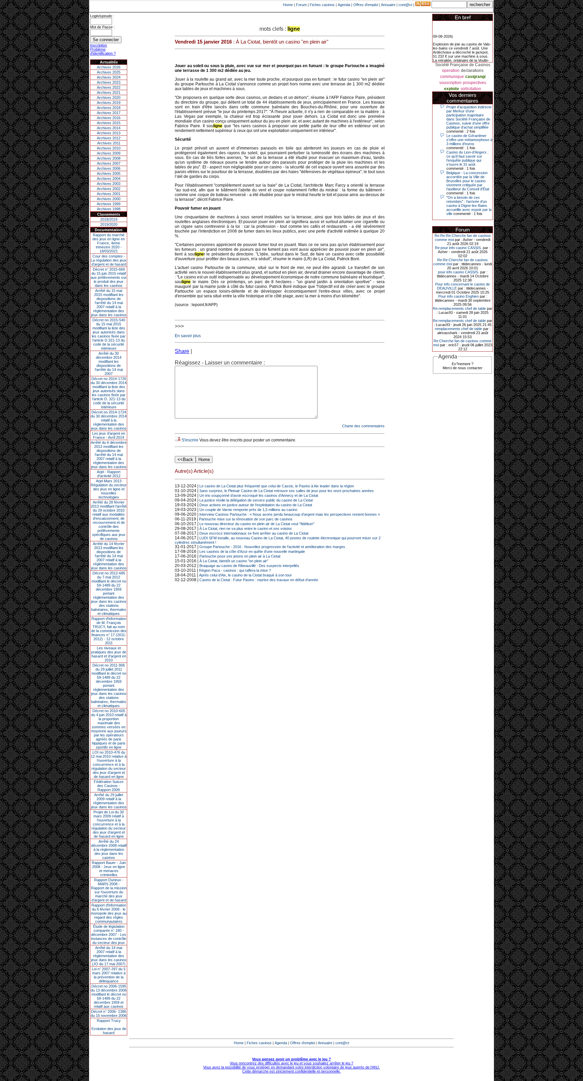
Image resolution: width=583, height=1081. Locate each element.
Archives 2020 (108, 98)
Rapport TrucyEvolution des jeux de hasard (108, 1027)
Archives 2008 (108, 158)
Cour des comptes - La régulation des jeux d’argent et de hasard (109, 260)
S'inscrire (190, 440)
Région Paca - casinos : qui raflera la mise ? (235, 570)
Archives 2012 (108, 138)
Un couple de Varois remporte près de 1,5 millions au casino (248, 510)
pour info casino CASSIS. (458, 272)
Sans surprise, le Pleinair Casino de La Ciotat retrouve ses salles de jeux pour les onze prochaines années (286, 491)
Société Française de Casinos (462, 64)
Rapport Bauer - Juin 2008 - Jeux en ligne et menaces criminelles (109, 869)
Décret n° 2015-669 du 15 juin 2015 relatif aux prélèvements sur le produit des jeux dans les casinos (109, 277)
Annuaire (388, 5)
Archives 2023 (108, 82)
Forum (301, 5)
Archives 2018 (108, 108)
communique (452, 76)
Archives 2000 (108, 199)
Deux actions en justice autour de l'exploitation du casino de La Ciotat (255, 505)
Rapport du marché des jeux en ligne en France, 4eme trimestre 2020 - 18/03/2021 (108, 243)
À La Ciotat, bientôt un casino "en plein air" (233, 561)
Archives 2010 (108, 148)
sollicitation (471, 88)
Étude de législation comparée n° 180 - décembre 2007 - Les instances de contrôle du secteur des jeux (108, 934)
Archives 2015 (108, 123)
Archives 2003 (108, 184)
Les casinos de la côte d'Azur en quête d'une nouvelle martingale (252, 551)
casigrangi (475, 76)
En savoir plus (188, 335)
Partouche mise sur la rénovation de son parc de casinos (246, 519)
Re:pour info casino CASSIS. (458, 248)
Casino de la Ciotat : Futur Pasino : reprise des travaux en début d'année (258, 580)
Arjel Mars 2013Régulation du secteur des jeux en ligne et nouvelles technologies (109, 489)
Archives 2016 (108, 118)
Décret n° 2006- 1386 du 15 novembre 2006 (109, 1013)
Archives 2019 (108, 103)
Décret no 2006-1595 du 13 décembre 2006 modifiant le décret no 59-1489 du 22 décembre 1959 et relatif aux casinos (109, 996)
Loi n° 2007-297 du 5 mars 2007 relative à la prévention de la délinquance (109, 975)
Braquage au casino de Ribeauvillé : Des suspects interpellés (249, 566)
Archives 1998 (108, 209)
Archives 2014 (108, 128)
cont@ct (405, 5)
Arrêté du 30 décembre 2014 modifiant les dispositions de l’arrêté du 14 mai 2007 (109, 363)
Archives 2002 (108, 189)
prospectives (474, 82)
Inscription (98, 45)
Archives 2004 (108, 179)
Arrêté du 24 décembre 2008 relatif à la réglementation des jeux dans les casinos (109, 849)
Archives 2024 (108, 77)
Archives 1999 (108, 204)
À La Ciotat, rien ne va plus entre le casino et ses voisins (245, 528)
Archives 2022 (108, 87)
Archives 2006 (108, 168)
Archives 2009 (108, 153)
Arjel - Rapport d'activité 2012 (108, 474)
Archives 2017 (108, 113)
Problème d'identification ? (103, 51)
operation (451, 70)
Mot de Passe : (102, 27)
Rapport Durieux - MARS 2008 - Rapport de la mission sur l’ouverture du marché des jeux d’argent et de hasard (109, 890)
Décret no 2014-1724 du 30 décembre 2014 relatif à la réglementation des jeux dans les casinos (109, 420)
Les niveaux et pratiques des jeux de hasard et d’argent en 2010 (108, 654)
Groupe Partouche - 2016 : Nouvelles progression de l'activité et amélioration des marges (272, 547)
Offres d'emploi (365, 5)
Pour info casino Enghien (458, 296)
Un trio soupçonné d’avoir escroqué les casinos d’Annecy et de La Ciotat (258, 495)
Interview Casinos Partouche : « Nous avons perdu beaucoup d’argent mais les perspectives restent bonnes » (289, 514)
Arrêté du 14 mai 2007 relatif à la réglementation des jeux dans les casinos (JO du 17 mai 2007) (109, 956)
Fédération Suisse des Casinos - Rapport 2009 (108, 786)
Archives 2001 (108, 194)
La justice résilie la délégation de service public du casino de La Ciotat (256, 500)
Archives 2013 (108, 133)
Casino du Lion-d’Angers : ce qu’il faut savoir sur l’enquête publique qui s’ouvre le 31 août (467, 158)
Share (182, 351)
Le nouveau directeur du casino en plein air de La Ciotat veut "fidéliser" (256, 524)
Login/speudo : (102, 16)
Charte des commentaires (363, 426)
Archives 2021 (108, 92)
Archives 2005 (108, 173)
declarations (472, 70)
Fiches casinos (322, 5)
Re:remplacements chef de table (459, 308)
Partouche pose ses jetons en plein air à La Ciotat (239, 556)
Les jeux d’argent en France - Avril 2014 (108, 435)
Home (288, 5)
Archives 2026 (108, 67)
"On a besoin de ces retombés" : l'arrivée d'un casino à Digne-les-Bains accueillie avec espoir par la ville (469, 205)
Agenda (344, 5)
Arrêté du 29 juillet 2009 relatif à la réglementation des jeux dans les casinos (109, 801)
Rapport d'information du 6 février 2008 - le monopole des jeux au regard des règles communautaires (109, 913)
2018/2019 (108, 219)
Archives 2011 (108, 143)
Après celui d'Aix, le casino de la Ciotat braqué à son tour (245, 575)
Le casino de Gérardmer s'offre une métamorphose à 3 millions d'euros (469, 140)
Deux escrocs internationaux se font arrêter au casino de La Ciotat (253, 533)
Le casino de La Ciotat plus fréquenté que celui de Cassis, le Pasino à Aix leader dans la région (276, 486)
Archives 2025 (108, 72)
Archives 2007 (108, 163)
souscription (450, 82)
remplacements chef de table (458, 329)
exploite (451, 88)
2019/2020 (108, 224)
